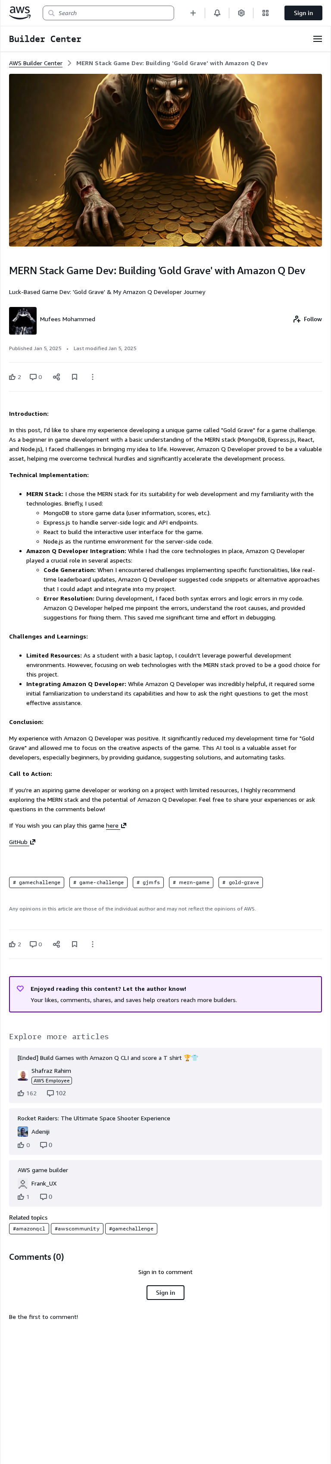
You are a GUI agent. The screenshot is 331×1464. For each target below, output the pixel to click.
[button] (193, 12)
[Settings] (241, 12)
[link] (172, 63)
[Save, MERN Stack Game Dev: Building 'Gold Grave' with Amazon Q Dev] (74, 376)
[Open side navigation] (317, 39)
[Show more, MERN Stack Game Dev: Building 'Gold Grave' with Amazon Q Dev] (93, 377)
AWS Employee (52, 1080)
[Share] (56, 377)
